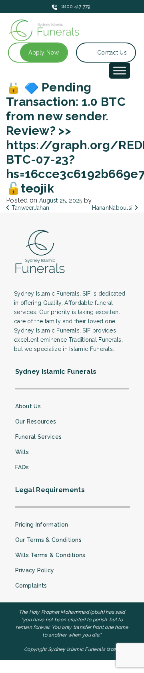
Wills (22, 452)
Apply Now (43, 52)
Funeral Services (38, 437)
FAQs (22, 467)
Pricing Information (41, 524)
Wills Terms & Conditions (50, 555)
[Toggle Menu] (119, 70)
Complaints (31, 585)
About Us (28, 406)
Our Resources (35, 421)
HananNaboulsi (113, 208)
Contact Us (112, 52)
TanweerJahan (29, 208)
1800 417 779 (75, 6)
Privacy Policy (34, 570)
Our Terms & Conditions (48, 540)
